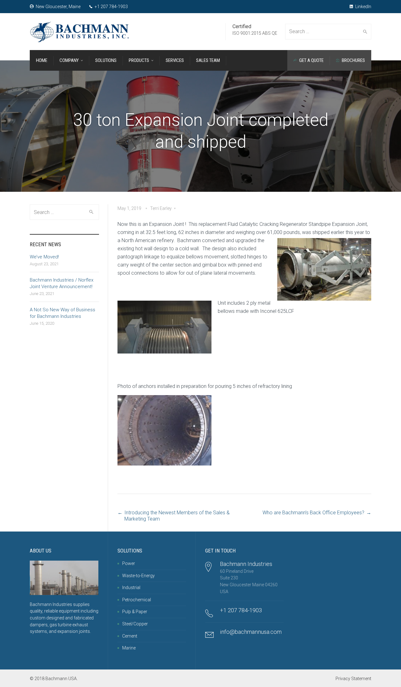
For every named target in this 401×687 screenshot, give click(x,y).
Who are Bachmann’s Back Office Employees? (313, 513)
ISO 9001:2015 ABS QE (254, 33)
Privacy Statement (353, 678)
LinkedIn (362, 6)
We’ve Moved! (44, 257)
